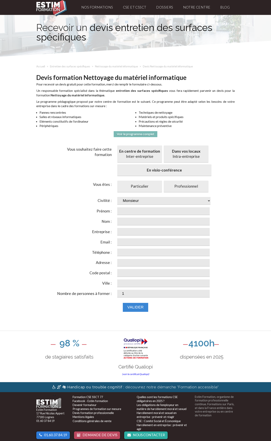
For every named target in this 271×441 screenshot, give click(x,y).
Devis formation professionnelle (93, 413)
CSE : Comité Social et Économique (159, 421)
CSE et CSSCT (134, 7)
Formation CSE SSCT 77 (88, 397)
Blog (225, 7)
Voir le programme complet (135, 134)
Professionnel (186, 186)
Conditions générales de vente (92, 421)
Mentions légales (83, 417)
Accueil (40, 66)
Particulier (139, 186)
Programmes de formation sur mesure (97, 409)
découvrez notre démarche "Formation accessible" (143, 387)
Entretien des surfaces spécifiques (70, 66)
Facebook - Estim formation (90, 401)
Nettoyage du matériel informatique (116, 66)
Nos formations (97, 7)
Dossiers (164, 7)
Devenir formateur (85, 405)
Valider (135, 307)
